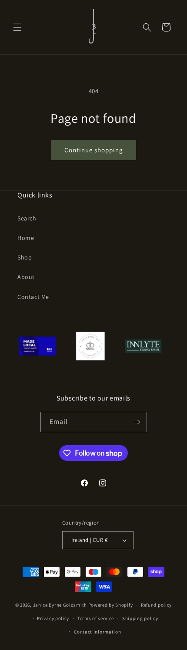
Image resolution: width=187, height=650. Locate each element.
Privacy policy (53, 618)
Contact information (97, 632)
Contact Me (33, 297)
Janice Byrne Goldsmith (60, 605)
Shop (24, 257)
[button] (17, 27)
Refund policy (156, 605)
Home (25, 238)
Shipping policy (140, 618)
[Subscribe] (137, 422)
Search (27, 218)
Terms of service (95, 618)
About (26, 277)
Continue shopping (93, 150)
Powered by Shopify (110, 605)
